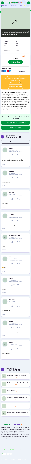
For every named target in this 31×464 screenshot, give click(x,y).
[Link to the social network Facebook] (8, 454)
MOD (21, 5)
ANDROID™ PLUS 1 (5, 5)
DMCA (20, 450)
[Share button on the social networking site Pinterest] (8, 71)
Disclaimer (13, 450)
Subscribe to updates (15, 86)
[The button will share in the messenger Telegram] (10, 71)
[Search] (28, 2)
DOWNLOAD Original (15, 127)
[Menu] (2, 2)
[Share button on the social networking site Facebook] (3, 71)
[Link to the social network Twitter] (5, 454)
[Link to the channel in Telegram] (10, 454)
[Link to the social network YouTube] (3, 454)
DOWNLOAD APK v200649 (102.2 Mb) (15, 122)
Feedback (4, 450)
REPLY (4, 164)
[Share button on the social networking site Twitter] (5, 71)
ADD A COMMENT (16, 142)
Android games (14, 5)
